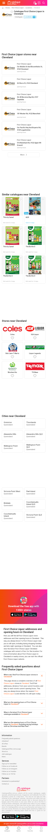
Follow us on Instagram (9, 769)
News (4, 756)
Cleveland (7, 677)
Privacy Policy (26, 826)
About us (5, 751)
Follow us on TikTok (8, 774)
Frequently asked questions (11, 738)
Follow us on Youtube (9, 771)
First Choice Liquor (18, 8)
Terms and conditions (14, 826)
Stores (7, 8)
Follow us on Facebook (9, 766)
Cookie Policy (36, 826)
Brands (4, 746)
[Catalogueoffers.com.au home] (14, 3)
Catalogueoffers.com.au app (11, 749)
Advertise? (5, 741)
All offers (5, 744)
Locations (29, 8)
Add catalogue (7, 754)
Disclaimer (39, 824)
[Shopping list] (39, 3)
